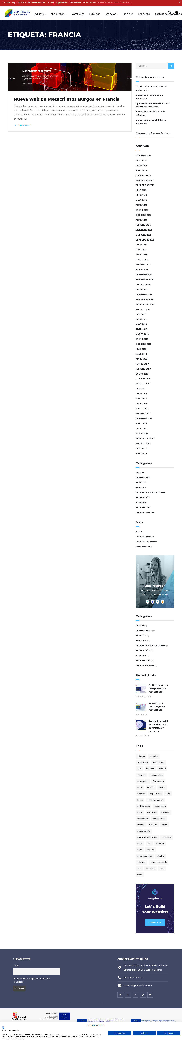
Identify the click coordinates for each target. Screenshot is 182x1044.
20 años (141, 756)
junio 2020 (141, 289)
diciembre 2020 (144, 274)
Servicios (110, 14)
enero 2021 (142, 269)
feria (168, 793)
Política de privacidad (95, 1025)
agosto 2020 (143, 284)
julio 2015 (141, 448)
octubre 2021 (143, 235)
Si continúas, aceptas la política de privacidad (32, 980)
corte (139, 787)
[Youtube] (150, 995)
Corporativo (158, 781)
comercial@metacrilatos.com (138, 985)
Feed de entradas (145, 536)
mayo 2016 (141, 423)
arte (139, 768)
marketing (152, 812)
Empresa (39, 14)
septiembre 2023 (145, 185)
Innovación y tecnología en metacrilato (149, 97)
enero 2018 (142, 374)
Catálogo (95, 14)
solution (150, 849)
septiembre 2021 (145, 240)
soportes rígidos (144, 856)
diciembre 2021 (144, 230)
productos (166, 837)
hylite (140, 800)
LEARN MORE (24, 125)
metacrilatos (159, 818)
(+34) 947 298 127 (134, 977)
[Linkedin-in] (135, 995)
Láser (139, 812)
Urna (162, 868)
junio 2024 (141, 165)
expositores (155, 793)
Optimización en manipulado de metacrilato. (152, 88)
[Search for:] (155, 65)
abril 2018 (141, 359)
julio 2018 (141, 349)
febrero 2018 (143, 369)
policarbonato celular (147, 837)
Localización (160, 806)
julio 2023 (141, 190)
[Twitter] (120, 995)
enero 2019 (142, 339)
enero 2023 (142, 210)
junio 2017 (141, 393)
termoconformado (158, 862)
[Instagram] (143, 995)
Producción (143, 497)
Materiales (78, 14)
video (139, 874)
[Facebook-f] (128, 995)
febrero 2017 (143, 413)
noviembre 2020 (144, 279)
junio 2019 (141, 319)
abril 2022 (141, 220)
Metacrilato (142, 818)
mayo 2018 (141, 354)
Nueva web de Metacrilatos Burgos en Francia (67, 99)
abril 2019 (141, 329)
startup (160, 856)
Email (16, 965)
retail (139, 843)
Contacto (144, 14)
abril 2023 (141, 205)
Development (144, 477)
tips (139, 868)
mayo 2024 (141, 170)
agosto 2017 (143, 383)
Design (140, 472)
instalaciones (143, 806)
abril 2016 (141, 428)
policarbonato (143, 831)
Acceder (140, 532)
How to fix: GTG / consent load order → (114, 3)
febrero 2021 (143, 264)
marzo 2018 (142, 364)
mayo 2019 (141, 324)
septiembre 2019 (145, 304)
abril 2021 (141, 254)
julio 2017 (141, 388)
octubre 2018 (143, 344)
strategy (141, 862)
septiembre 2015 (145, 438)
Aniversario (142, 762)
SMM (139, 849)
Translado (150, 868)
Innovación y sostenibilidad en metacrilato (151, 122)
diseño (162, 787)
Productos (57, 14)
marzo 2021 (142, 259)
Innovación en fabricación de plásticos (150, 113)
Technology (143, 507)
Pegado (140, 824)
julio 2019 (141, 314)
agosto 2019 (143, 309)
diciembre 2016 (144, 418)
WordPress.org (144, 546)
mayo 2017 (141, 398)
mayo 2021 (141, 249)
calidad (162, 768)
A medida (154, 756)
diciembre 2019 (144, 294)
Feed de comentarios (146, 541)
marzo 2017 (142, 408)
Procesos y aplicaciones (151, 492)
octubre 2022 (143, 215)
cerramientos (157, 775)
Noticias (128, 14)
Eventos (141, 482)
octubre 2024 (143, 155)
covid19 (150, 787)
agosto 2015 (143, 443)
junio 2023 (141, 195)
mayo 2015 (141, 453)
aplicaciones (158, 762)
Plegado (153, 824)
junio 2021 (141, 244)
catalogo (141, 775)
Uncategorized (145, 512)
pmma (164, 824)
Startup (141, 502)
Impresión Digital (155, 800)
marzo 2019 (142, 334)
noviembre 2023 (144, 180)
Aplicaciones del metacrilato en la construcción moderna (153, 105)
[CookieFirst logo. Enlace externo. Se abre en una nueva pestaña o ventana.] (3, 1027)
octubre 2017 (143, 378)
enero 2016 (142, 433)
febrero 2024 (143, 175)
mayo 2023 (141, 200)
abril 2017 (141, 403)
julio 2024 (141, 160)
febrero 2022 (143, 225)
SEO (149, 843)
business (150, 768)
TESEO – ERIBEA (115, 1002)
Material (165, 812)
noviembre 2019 (144, 299)
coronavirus (142, 781)
